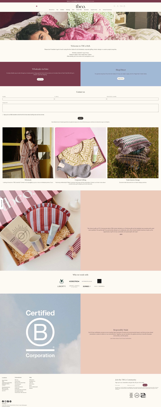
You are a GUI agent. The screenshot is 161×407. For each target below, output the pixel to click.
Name (4, 96)
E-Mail (57, 96)
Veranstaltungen (18, 384)
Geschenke (86, 9)
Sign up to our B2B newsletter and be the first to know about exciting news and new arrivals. (24, 114)
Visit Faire (40, 79)
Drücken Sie (17, 385)
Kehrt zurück (31, 384)
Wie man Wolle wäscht (33, 386)
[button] (1, 203)
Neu (57, 9)
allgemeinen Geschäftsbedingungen (82, 122)
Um (100, 9)
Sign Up (145, 385)
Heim (73, 9)
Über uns (16, 379)
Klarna (30, 385)
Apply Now (120, 78)
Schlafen (62, 9)
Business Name (112, 96)
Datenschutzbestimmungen (98, 122)
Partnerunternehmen (19, 386)
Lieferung (31, 382)
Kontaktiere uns (32, 381)
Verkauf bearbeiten (107, 9)
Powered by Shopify (6, 406)
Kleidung (68, 9)
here (87, 52)
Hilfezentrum (31, 379)
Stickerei (31, 388)
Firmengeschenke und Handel (20, 389)
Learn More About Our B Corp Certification (120, 338)
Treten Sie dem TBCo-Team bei (20, 392)
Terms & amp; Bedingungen (21, 405)
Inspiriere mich (94, 9)
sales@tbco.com (31, 182)
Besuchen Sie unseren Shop (20, 382)
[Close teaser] (2, 198)
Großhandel (17, 388)
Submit (80, 118)
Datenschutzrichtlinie (11, 405)
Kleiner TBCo (79, 9)
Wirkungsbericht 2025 (19, 391)
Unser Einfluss (17, 381)
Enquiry (5, 102)
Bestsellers (51, 9)
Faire (51, 182)
